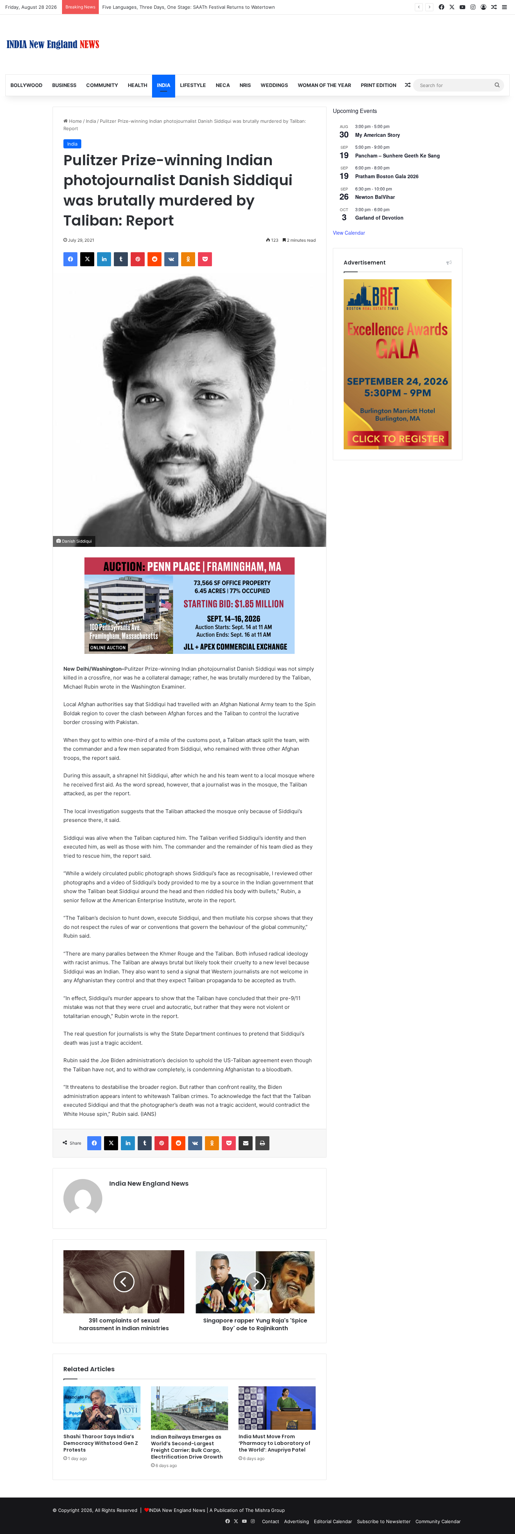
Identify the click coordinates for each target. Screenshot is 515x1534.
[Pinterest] (138, 259)
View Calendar (349, 232)
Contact (270, 1521)
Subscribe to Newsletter (384, 1521)
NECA (223, 85)
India (163, 85)
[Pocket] (205, 259)
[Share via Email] (246, 1143)
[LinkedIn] (104, 259)
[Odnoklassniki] (188, 259)
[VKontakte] (171, 259)
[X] (87, 259)
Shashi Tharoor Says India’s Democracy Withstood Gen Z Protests (100, 1443)
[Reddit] (154, 259)
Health (137, 85)
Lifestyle (193, 85)
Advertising (296, 1521)
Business (64, 85)
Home (75, 121)
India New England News (148, 1183)
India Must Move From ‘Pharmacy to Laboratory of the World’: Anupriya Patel (274, 1443)
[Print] (262, 1143)
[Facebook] (70, 259)
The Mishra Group (265, 1510)
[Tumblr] (121, 259)
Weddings (274, 85)
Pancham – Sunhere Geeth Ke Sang (397, 155)
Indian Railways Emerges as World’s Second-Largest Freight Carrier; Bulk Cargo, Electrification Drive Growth (187, 1446)
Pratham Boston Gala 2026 (387, 176)
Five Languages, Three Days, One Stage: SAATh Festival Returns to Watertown (188, 7)
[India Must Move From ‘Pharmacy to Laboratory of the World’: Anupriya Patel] (277, 1408)
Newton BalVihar (375, 196)
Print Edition (378, 85)
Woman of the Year (324, 85)
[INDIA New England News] (53, 44)
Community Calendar (438, 1521)
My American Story (377, 134)
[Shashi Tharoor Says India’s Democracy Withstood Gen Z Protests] (101, 1408)
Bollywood (26, 85)
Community (102, 85)
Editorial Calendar (333, 1521)
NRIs (245, 85)
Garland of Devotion (379, 217)
